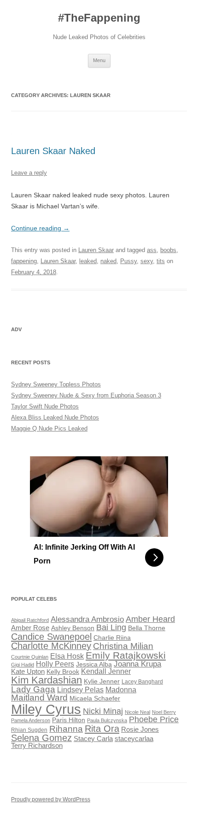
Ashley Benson (72, 628)
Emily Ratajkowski (126, 655)
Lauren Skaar (96, 250)
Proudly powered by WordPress (50, 799)
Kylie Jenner (102, 681)
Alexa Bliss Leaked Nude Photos (55, 417)
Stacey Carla (93, 738)
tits (161, 261)
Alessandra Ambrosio (87, 619)
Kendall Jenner (106, 671)
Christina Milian (123, 646)
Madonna (120, 690)
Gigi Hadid (22, 664)
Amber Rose (30, 628)
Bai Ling (111, 627)
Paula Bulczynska (107, 720)
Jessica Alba (94, 664)
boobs (168, 250)
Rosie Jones (140, 729)
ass (152, 250)
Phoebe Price (154, 719)
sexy (146, 261)
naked (108, 261)
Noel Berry (164, 712)
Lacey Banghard (142, 681)
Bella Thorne (146, 628)
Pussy (128, 261)
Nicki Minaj (103, 711)
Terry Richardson (37, 745)
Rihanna (66, 729)
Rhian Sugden (29, 730)
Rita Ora (102, 728)
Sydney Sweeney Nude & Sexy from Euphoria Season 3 (86, 395)
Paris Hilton (68, 720)
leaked (88, 261)
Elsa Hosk (67, 656)
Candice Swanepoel (51, 636)
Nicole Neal (137, 712)
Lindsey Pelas (80, 690)
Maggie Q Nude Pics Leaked (49, 428)
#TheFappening (99, 17)
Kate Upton (28, 671)
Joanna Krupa (137, 664)
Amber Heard (150, 619)
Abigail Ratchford (30, 620)
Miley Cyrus (46, 709)
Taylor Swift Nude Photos (45, 406)
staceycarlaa (134, 738)
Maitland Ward (39, 697)
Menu (99, 60)
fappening (24, 261)
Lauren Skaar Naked (53, 151)
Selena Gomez (41, 738)
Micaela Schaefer (95, 698)
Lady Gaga (33, 689)
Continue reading (40, 228)
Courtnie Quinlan (29, 657)
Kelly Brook (63, 671)
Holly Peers (55, 664)
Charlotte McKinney (51, 646)
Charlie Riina (112, 637)
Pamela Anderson (30, 720)
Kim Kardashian (46, 680)
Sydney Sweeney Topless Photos (56, 384)
